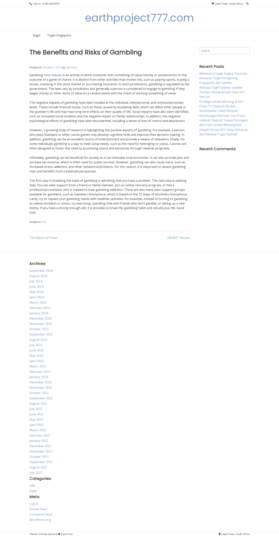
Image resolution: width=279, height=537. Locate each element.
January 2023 (38, 377)
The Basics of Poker (43, 238)
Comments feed (40, 514)
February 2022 (39, 435)
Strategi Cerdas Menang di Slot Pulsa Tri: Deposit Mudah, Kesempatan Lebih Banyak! (221, 106)
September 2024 (41, 270)
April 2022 (36, 425)
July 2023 (35, 345)
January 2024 (38, 313)
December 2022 (40, 382)
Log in (33, 504)
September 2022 (41, 398)
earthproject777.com (139, 17)
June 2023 (36, 350)
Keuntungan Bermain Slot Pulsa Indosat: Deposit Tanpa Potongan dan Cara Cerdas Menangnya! (223, 120)
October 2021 (39, 457)
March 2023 (37, 366)
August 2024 (38, 276)
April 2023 (36, 361)
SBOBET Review (178, 238)
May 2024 (36, 292)
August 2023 (38, 340)
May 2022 (36, 419)
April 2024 (36, 297)
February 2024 (39, 308)
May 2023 (36, 356)
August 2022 (38, 403)
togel (36, 35)
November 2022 (40, 387)
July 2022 (35, 409)
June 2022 (36, 414)
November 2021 (40, 451)
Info (43, 222)
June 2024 (36, 286)
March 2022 (37, 430)
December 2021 (40, 446)
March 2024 (37, 302)
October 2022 (39, 393)
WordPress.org (40, 520)
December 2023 (40, 318)
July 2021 (35, 473)
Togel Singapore (59, 35)
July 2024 (35, 281)
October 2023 (39, 329)
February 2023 (39, 372)
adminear (71, 67)
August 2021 (38, 467)
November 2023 (40, 324)
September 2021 (41, 462)
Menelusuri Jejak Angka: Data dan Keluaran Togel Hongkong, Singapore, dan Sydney (223, 78)
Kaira (54, 534)
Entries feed (37, 509)
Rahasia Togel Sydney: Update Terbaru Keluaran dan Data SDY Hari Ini (222, 92)
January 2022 (38, 441)
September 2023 (41, 334)
